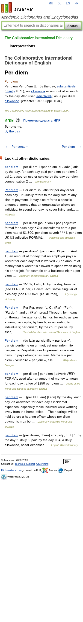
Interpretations (22, 46)
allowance (38, 91)
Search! (73, 26)
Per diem (68, 146)
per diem (11, 167)
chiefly (10, 91)
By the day (12, 131)
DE (59, 3)
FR (76, 3)
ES (68, 3)
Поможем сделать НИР (41, 120)
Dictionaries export (11, 470)
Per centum (20, 146)
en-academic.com (17, 7)
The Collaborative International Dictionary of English (41, 38)
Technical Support (25, 463)
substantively (66, 86)
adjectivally (44, 96)
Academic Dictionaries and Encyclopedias (39, 17)
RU (51, 3)
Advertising (42, 463)
